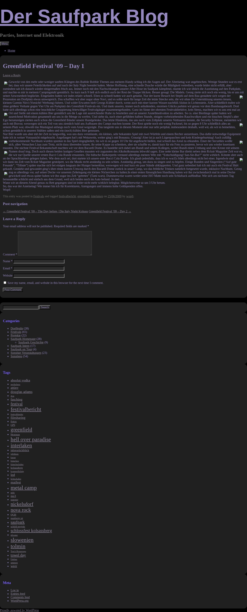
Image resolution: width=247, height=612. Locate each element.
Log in (15, 590)
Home (11, 50)
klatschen (15, 461)
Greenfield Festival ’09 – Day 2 (110, 211)
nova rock (21, 510)
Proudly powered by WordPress (19, 610)
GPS (13, 425)
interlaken (97, 196)
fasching (16, 399)
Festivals (38, 196)
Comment (10, 254)
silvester (14, 535)
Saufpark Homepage (23, 338)
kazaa (13, 457)
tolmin (18, 546)
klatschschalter (17, 464)
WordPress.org (20, 600)
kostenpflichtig (17, 471)
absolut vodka (20, 380)
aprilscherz (15, 384)
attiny (15, 388)
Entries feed (18, 593)
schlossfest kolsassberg (31, 530)
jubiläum (15, 454)
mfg (13, 492)
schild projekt (18, 526)
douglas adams (21, 392)
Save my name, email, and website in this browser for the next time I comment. (55, 282)
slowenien (22, 540)
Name (8, 261)
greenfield (83, 196)
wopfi (129, 196)
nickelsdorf (22, 504)
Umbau (14, 559)
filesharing (18, 418)
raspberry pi (17, 518)
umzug (14, 562)
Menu (5, 43)
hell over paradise (31, 439)
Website (8, 275)
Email (7, 268)
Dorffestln (17, 328)
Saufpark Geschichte (31, 342)
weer (14, 566)
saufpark (18, 522)
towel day (18, 555)
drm (12, 396)
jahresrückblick (20, 450)
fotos (14, 421)
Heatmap (15, 434)
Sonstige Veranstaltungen (26, 352)
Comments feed (20, 597)
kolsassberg (17, 467)
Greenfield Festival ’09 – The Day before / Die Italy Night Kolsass (45, 211)
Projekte (16, 335)
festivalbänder (17, 414)
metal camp (24, 487)
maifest (16, 482)
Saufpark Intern (20, 345)
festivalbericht (67, 196)
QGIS (13, 514)
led (13, 475)
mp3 (13, 496)
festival (17, 404)
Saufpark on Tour (21, 349)
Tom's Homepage (18, 551)
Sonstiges (16, 356)
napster (14, 499)
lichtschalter (16, 479)
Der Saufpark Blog (84, 16)
